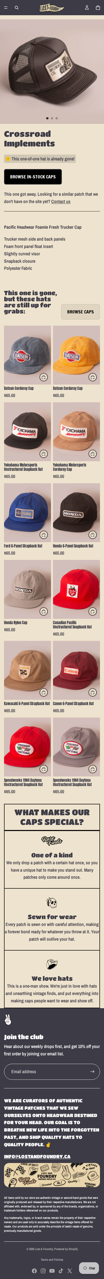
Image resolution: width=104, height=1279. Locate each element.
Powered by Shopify (66, 1249)
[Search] (16, 7)
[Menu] (6, 7)
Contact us (60, 201)
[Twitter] (70, 1271)
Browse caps (80, 311)
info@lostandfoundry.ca (37, 1156)
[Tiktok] (61, 1271)
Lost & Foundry (44, 1249)
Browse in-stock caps (33, 176)
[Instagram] (43, 1271)
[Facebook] (34, 1271)
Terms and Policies (52, 1260)
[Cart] (97, 7)
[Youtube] (52, 1271)
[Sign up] (92, 1071)
